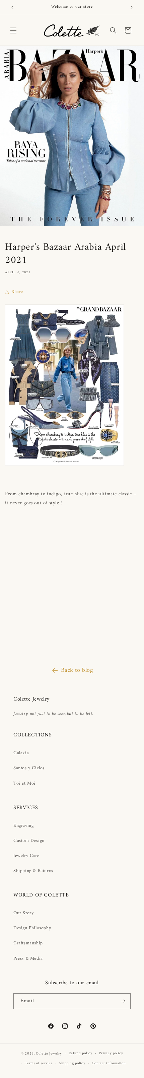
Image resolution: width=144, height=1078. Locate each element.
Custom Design (29, 841)
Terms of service (39, 1063)
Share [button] (17, 292)
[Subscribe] (123, 1001)
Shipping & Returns (33, 871)
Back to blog (77, 670)
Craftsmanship (28, 943)
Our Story (23, 913)
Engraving (23, 825)
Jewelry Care (26, 856)
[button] (13, 30)
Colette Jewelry (49, 1053)
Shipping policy (72, 1063)
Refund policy (80, 1053)
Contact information (109, 1063)
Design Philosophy (32, 928)
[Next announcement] (131, 7)
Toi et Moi (24, 783)
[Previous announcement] (12, 7)
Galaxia (21, 753)
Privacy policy (111, 1053)
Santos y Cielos (29, 768)
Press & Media (28, 958)
